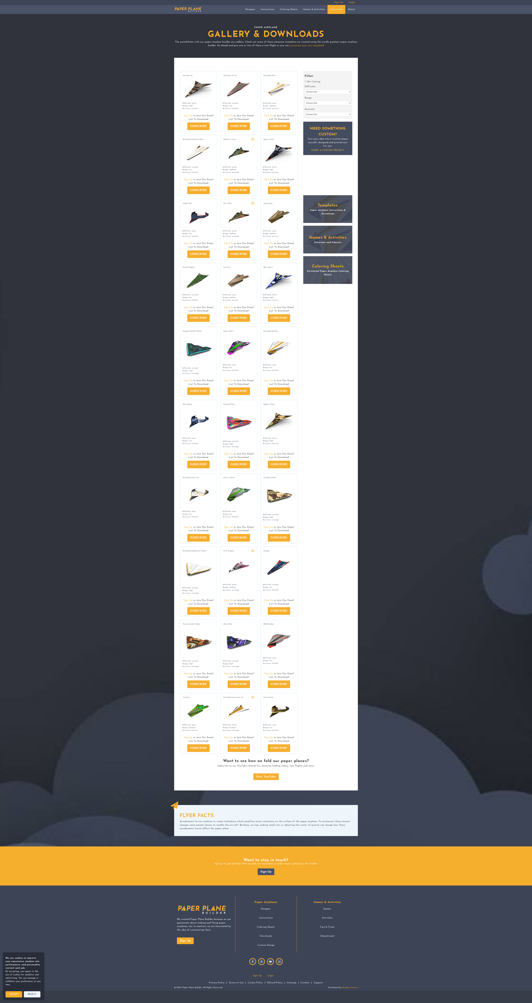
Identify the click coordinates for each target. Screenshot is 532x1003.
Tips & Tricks (327, 927)
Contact (305, 983)
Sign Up (338, 2)
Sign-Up (266, 871)
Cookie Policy (255, 983)
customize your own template (306, 45)
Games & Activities (314, 9)
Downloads (336, 9)
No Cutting (313, 82)
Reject (32, 994)
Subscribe (198, 126)
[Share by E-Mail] (279, 961)
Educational (327, 936)
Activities (327, 918)
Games (327, 909)
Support (318, 983)
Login (352, 2)
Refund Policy (275, 983)
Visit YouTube (266, 776)
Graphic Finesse (350, 988)
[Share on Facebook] (252, 961)
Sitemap (291, 983)
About (351, 9)
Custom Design (266, 945)
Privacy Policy (217, 983)
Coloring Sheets (289, 9)
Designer (250, 9)
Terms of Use (236, 983)
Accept (14, 994)
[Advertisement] (327, 175)
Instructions (267, 9)
